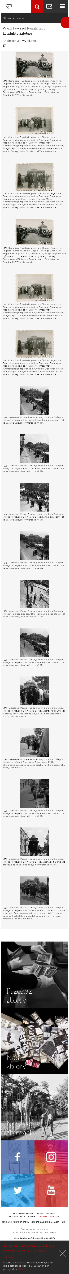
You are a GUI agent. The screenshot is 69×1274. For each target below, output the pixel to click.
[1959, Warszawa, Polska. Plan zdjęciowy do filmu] (34, 400)
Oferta (39, 1213)
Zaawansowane (37, 6)
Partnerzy (51, 1213)
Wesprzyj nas (46, 1216)
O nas (14, 1213)
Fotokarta (8, 6)
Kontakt (32, 1216)
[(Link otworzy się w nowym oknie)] (17, 1157)
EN (57, 1216)
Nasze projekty (17, 1216)
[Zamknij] (62, 1253)
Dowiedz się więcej (30, 1269)
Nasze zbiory (26, 1213)
